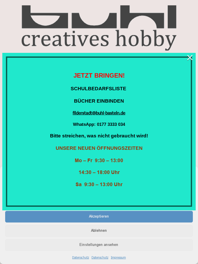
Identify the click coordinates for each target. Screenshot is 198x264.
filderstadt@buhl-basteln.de (99, 113)
